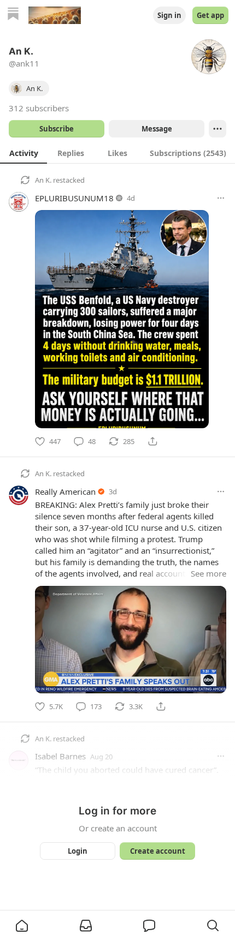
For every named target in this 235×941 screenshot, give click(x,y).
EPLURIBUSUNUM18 (74, 198)
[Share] (152, 441)
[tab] (23, 153)
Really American (65, 491)
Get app (210, 15)
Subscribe (56, 129)
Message (157, 129)
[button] (22, 925)
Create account (157, 851)
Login (77, 851)
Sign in (169, 15)
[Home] (13, 15)
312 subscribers (39, 108)
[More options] (221, 198)
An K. (43, 180)
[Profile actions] (217, 128)
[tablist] (117, 153)
